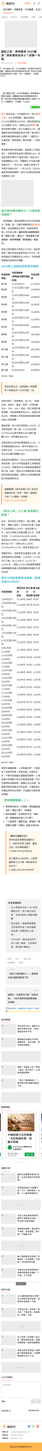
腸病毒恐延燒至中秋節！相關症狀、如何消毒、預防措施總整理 (28, 1042)
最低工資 (27, 958)
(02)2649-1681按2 (17, 1435)
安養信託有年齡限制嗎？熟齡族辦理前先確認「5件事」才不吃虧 (28, 1272)
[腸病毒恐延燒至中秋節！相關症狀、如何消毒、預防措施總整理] (8, 1042)
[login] (34, 3)
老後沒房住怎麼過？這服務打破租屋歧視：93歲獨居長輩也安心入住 (28, 1353)
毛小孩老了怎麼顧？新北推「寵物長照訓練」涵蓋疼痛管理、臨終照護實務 (28, 1339)
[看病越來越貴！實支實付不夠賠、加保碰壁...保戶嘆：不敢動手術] (8, 1232)
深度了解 (29, 1154)
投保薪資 (11, 962)
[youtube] (38, 1426)
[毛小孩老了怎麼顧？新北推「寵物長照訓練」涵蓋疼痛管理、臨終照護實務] (8, 1340)
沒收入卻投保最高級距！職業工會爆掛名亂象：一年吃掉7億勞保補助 (28, 1218)
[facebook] (29, 1426)
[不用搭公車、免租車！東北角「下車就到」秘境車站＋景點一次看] (8, 1312)
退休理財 (7, 9)
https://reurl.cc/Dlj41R (16, 500)
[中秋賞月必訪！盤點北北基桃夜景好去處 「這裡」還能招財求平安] (8, 1029)
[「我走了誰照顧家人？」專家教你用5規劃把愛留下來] (8, 1083)
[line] (33, 1426)
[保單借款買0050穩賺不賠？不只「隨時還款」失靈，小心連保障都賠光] (8, 1191)
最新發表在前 (34, 1410)
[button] (39, 3)
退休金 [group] (14, 17)
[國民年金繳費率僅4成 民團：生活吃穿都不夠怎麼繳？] (8, 1177)
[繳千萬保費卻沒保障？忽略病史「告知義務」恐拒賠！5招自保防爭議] (8, 1259)
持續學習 (18, 9)
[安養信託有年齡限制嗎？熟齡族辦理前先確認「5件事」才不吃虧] (8, 1273)
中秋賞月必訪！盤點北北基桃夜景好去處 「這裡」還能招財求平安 (28, 1028)
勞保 (10, 958)
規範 (3, 1401)
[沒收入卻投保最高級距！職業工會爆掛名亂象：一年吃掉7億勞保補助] (8, 1218)
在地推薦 (29, 9)
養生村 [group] (5, 17)
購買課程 (27, 3)
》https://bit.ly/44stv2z (20, 850)
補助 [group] (33, 17)
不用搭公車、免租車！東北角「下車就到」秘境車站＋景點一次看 (28, 1312)
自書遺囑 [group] (24, 17)
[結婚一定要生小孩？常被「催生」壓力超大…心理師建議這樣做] (8, 1070)
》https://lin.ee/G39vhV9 (21, 869)
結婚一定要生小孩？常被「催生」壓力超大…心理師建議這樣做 (28, 1069)
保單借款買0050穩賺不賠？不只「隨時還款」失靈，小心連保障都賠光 (28, 1190)
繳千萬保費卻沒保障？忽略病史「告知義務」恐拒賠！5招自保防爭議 (28, 1259)
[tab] (17, 1162)
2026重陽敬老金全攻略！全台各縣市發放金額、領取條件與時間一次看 (28, 1298)
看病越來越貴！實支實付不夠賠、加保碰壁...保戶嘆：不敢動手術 (28, 1231)
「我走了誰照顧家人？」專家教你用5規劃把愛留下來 (28, 1083)
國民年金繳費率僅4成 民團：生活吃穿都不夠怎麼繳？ (28, 1177)
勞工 (17, 958)
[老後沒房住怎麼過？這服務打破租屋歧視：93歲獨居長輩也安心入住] (8, 1353)
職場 (21, 962)
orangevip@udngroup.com (20, 1432)
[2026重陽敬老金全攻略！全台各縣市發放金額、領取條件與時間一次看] (8, 1299)
